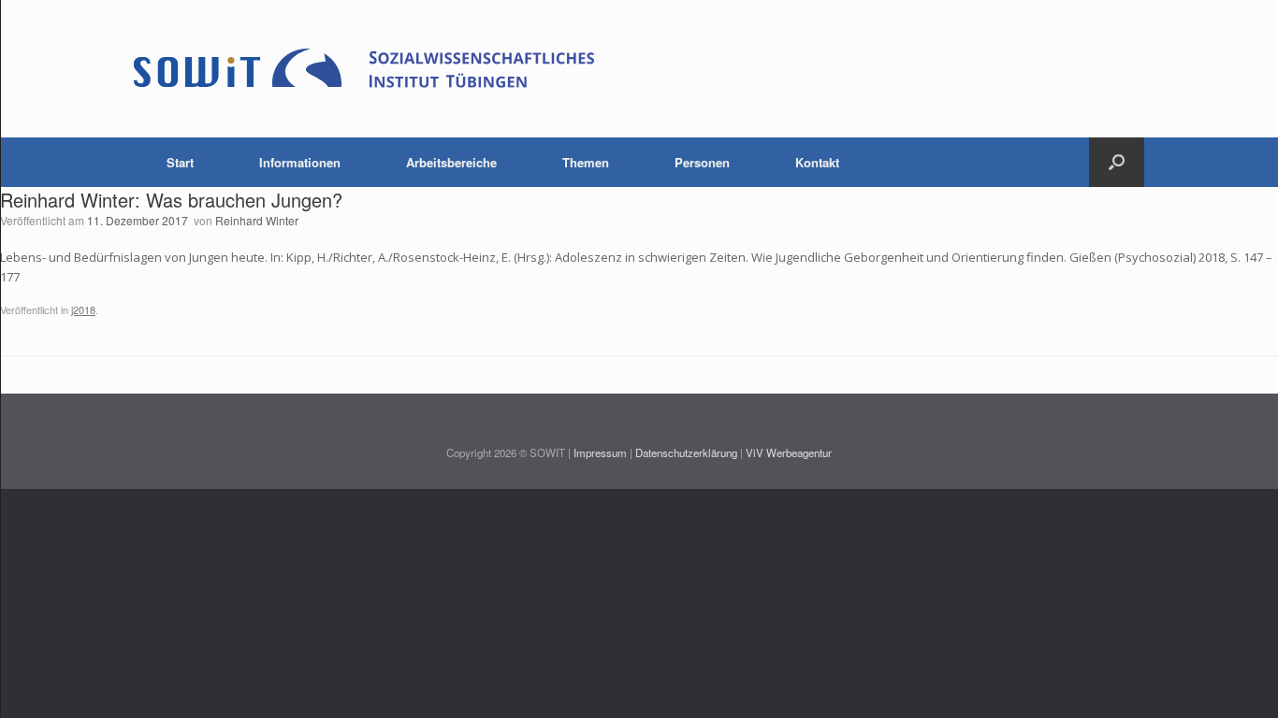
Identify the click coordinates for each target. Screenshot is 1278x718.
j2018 (83, 309)
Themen (585, 162)
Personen (702, 162)
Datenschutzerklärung (686, 452)
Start (180, 162)
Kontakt (817, 162)
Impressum (600, 452)
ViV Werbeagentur (789, 452)
